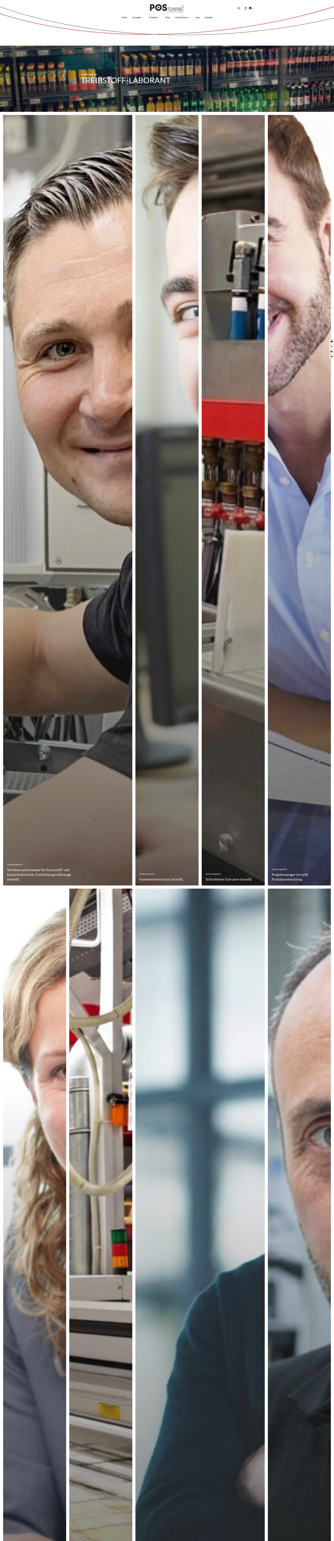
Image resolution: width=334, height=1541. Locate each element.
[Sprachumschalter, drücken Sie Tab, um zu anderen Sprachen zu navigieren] (250, 8)
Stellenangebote (14, 864)
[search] (239, 8)
